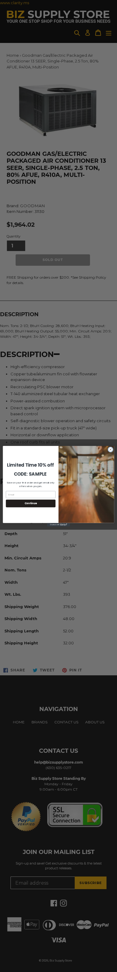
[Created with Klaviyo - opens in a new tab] (58, 524)
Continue (31, 503)
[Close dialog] (110, 449)
